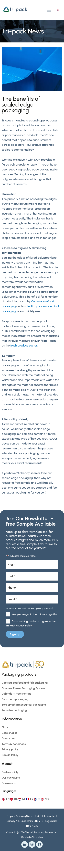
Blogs (5, 727)
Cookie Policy (10, 755)
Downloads (8, 783)
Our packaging (11, 777)
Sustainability (10, 772)
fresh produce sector (23, 345)
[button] (49, 10)
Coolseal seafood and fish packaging (25, 682)
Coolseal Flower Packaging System (23, 688)
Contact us (8, 738)
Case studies (9, 732)
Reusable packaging (14, 710)
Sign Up (15, 634)
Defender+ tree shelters (16, 693)
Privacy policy (10, 749)
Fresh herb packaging (15, 699)
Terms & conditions (14, 744)
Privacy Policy (24, 625)
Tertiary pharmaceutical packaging (24, 704)
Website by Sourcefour (32, 837)
